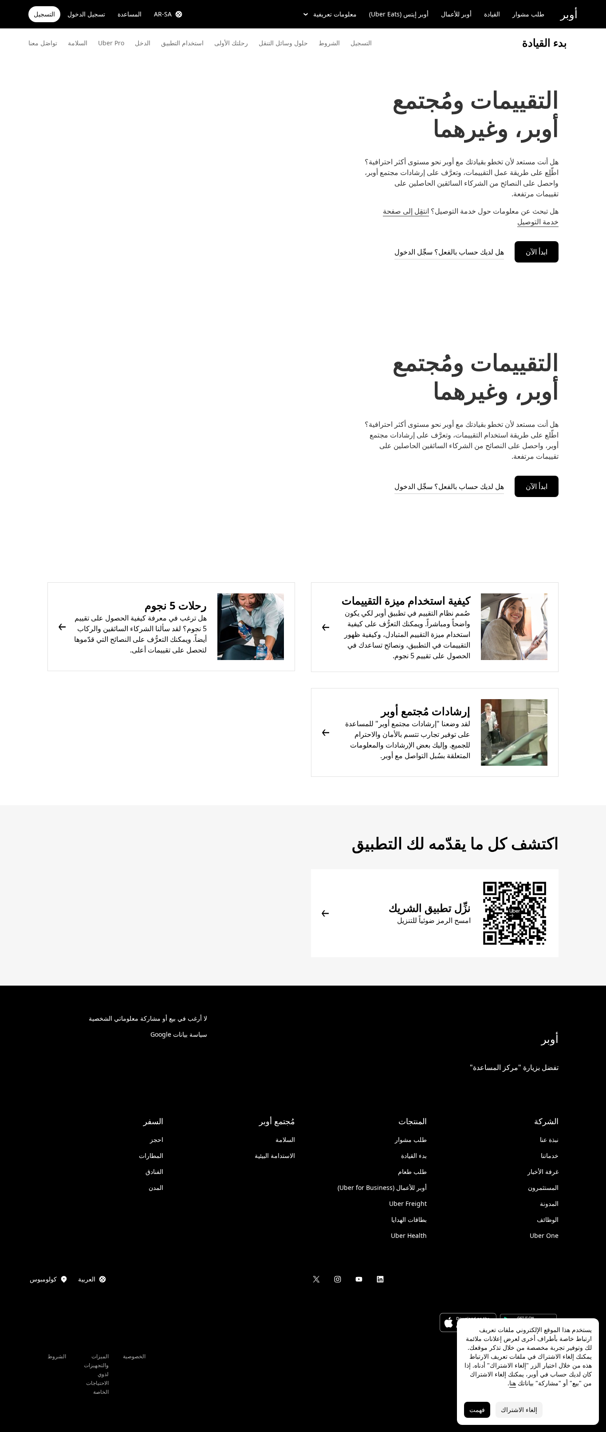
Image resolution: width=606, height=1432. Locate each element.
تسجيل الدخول (86, 14)
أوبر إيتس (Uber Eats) (399, 14)
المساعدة (130, 14)
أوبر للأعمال (456, 14)
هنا (512, 1383)
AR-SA (163, 14)
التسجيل (44, 14)
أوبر (569, 14)
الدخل (142, 43)
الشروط (329, 43)
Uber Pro (111, 43)
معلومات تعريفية (335, 14)
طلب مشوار (528, 14)
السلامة (77, 43)
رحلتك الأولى (231, 43)
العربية (86, 1279)
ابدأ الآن (536, 252)
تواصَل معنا (42, 43)
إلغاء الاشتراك (519, 1409)
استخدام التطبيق (182, 43)
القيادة (492, 14)
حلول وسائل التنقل (283, 43)
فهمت (477, 1409)
